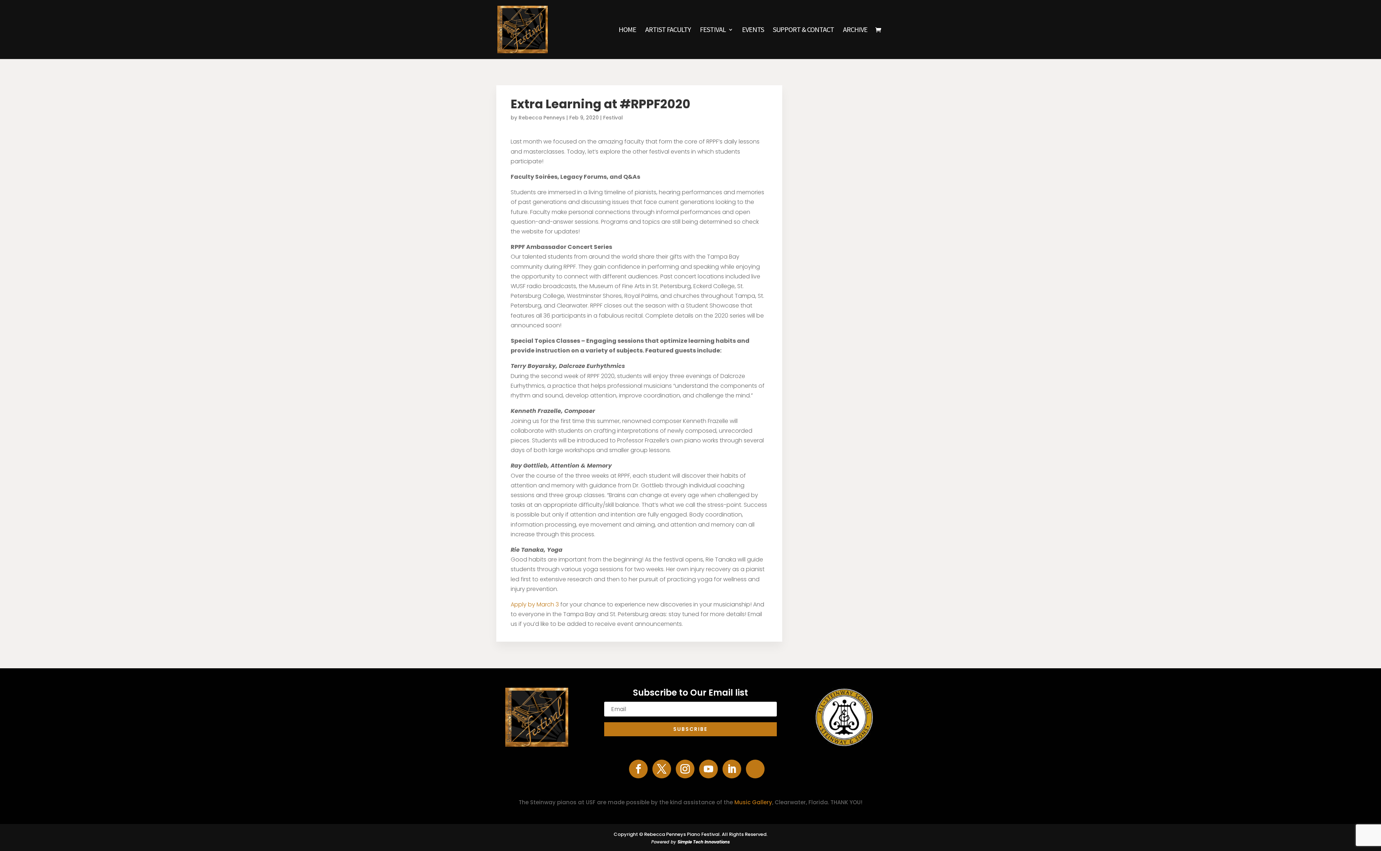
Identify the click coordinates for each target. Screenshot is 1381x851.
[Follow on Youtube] (708, 769)
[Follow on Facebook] (638, 769)
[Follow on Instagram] (685, 769)
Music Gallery (753, 802)
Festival (713, 30)
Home (627, 30)
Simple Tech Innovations (704, 842)
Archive (855, 30)
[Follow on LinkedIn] (732, 769)
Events (753, 30)
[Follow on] (755, 769)
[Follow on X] (661, 769)
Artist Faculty (668, 30)
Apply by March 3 (535, 604)
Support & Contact (803, 30)
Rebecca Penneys (542, 117)
